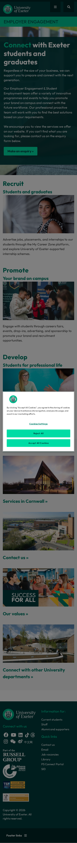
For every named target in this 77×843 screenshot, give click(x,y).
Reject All (38, 433)
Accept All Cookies (38, 443)
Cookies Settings (38, 423)
